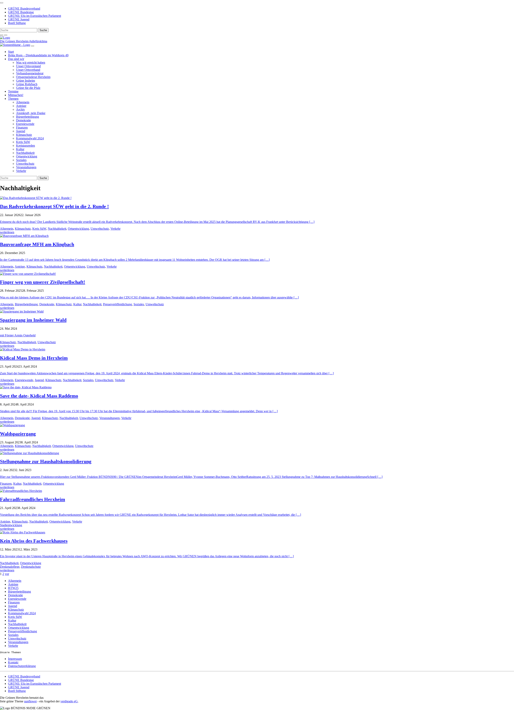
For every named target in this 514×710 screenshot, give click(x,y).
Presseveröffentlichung (117, 304)
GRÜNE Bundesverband (24, 8)
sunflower (30, 701)
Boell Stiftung (17, 23)
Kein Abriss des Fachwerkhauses (33, 540)
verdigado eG (69, 701)
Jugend (20, 131)
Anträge (21, 106)
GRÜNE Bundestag (21, 12)
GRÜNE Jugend (18, 19)
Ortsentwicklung (26, 156)
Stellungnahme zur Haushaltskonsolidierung (45, 461)
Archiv (20, 109)
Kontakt (13, 662)
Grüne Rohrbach (26, 84)
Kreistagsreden (25, 145)
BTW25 (13, 588)
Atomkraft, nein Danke (30, 113)
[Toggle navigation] (1, 2)
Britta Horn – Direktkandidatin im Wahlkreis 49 (38, 55)
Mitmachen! (15, 95)
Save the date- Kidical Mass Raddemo (39, 395)
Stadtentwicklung (11, 525)
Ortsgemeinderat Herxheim (33, 77)
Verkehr (21, 171)
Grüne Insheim (25, 80)
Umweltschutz (25, 163)
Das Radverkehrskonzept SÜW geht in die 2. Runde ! (54, 206)
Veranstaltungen (26, 167)
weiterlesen (7, 232)
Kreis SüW (23, 142)
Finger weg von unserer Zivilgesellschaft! (42, 282)
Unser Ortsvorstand (28, 66)
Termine (13, 91)
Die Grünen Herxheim (14, 41)
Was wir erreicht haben (30, 62)
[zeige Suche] (1, 35)
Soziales (21, 160)
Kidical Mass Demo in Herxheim (34, 358)
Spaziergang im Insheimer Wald (33, 320)
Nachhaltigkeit (25, 152)
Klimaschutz (24, 134)
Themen (13, 98)
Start (11, 51)
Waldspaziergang (18, 433)
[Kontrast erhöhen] (5, 35)
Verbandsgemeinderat (29, 73)
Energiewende (25, 124)
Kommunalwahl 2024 (30, 138)
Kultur (20, 149)
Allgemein (22, 102)
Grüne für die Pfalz (28, 87)
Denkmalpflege (9, 566)
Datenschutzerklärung (22, 666)
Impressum (15, 658)
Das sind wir (16, 59)
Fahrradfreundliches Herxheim (32, 499)
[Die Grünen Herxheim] (5, 37)
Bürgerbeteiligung (27, 116)
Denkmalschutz (31, 566)
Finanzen (22, 127)
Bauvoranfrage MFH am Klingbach (37, 244)
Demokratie (23, 120)
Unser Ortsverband (28, 69)
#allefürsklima (38, 41)
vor (7, 574)
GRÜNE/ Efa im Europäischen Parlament (34, 15)
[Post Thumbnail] (35, 198)
